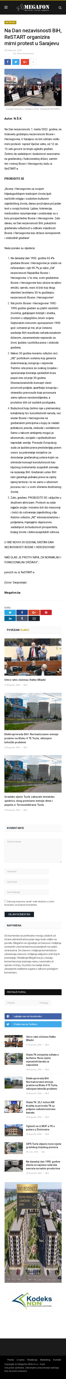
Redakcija (32, 1359)
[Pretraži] (60, 7)
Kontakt (57, 1359)
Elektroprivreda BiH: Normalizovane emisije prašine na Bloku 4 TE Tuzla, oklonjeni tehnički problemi (31, 738)
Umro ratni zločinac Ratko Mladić (25, 679)
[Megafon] (33, 7)
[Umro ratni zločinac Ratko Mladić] (33, 657)
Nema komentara (25, 53)
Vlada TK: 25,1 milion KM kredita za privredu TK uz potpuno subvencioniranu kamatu (40, 1107)
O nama (20, 1359)
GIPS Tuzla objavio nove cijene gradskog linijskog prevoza (43, 1145)
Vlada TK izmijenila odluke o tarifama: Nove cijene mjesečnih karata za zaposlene (42, 1059)
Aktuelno (10, 22)
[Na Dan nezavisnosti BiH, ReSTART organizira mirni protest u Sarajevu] (33, 88)
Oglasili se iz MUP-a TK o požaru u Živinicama (40, 1128)
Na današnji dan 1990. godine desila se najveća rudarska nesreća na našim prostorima (43, 1165)
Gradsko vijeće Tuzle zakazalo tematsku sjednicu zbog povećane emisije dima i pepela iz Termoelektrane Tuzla (29, 800)
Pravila (10, 1359)
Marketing (45, 1359)
